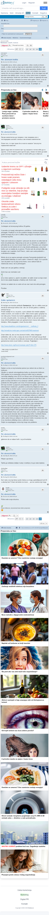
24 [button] (30, 49)
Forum (28, 13)
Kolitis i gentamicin (8, 300)
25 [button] (33, 49)
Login (24, 3)
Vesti (11, 13)
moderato (15, 42)
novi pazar (4, 53)
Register (31, 3)
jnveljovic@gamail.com (7, 356)
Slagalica (43, 13)
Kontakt (35, 13)
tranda (3, 427)
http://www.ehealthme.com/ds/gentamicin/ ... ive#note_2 (19, 326)
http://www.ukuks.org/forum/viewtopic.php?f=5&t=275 (18, 345)
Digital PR (24, 899)
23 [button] (27, 49)
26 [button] (37, 49)
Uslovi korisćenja (24, 890)
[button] (16, 49)
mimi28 (3, 214)
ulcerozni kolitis (4, 41)
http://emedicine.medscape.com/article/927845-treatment (20, 330)
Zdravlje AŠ (19, 13)
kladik (7, 487)
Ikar (7, 293)
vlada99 (10, 42)
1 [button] (22, 49)
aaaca (7, 125)
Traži (44, 8)
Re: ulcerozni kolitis (9, 60)
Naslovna (4, 13)
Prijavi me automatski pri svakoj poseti (12, 34)
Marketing (24, 895)
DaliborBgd (4, 468)
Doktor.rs (31, 908)
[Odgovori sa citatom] (42, 54)
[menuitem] (6, 20)
